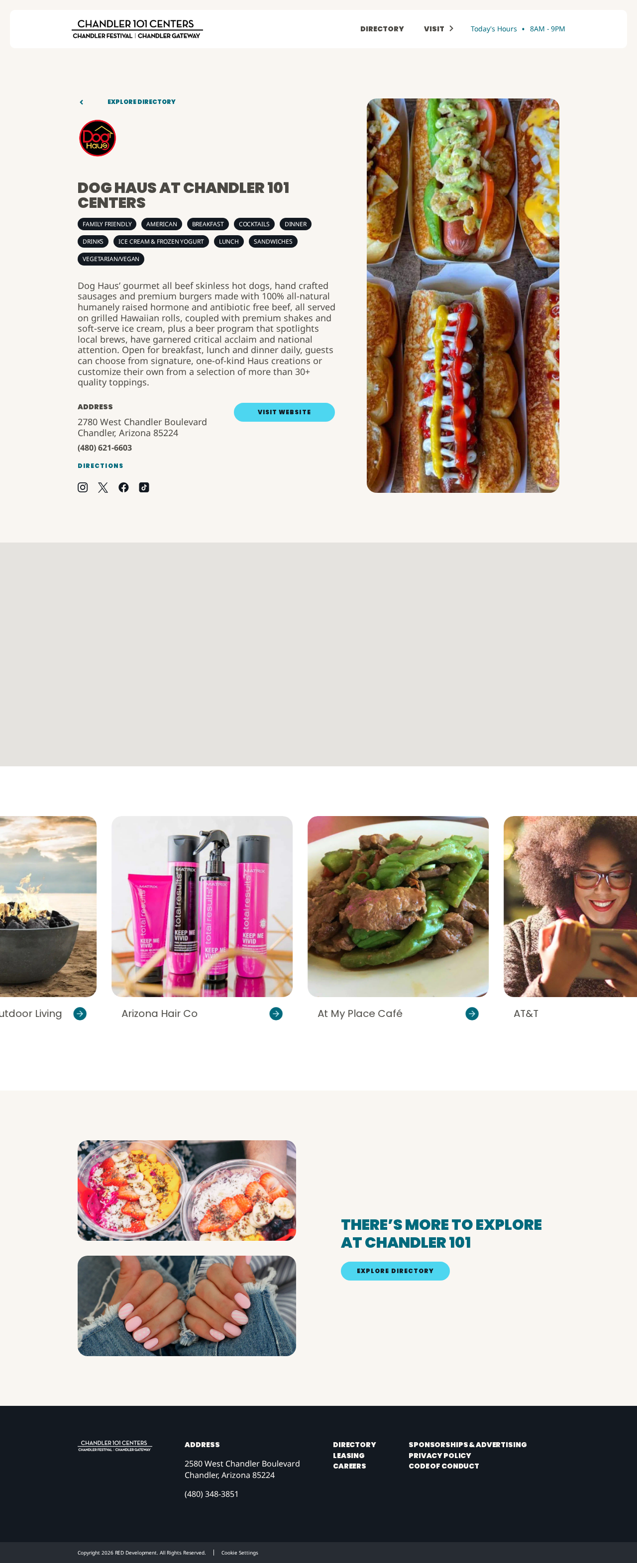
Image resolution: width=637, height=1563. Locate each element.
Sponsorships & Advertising (468, 1445)
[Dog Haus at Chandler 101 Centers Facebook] (123, 487)
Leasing (349, 1456)
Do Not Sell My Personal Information (235, 1553)
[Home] (137, 29)
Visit (434, 29)
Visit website (284, 412)
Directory (382, 29)
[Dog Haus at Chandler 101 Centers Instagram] (83, 487)
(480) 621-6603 (105, 448)
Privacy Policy (440, 1456)
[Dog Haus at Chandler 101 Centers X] (103, 487)
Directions (100, 465)
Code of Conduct (444, 1466)
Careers (349, 1466)
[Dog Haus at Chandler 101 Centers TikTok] (144, 487)
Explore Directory (141, 102)
